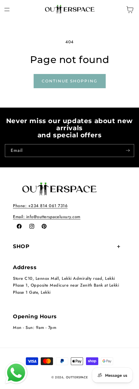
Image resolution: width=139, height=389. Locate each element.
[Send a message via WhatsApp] (16, 373)
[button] (7, 10)
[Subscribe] (128, 150)
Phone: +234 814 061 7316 (40, 206)
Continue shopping (69, 81)
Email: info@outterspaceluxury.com (46, 217)
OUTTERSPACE (77, 377)
